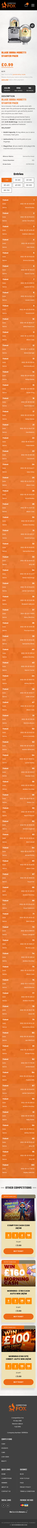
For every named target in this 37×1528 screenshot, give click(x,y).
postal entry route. (19, 74)
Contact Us (5, 1491)
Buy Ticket (18, 1251)
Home (3, 1474)
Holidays (4, 1448)
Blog (22, 1474)
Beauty (4, 1461)
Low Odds (5, 1457)
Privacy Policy (25, 1487)
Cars (3, 1452)
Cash (3, 1444)
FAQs (22, 1483)
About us (4, 1487)
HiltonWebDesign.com (19, 1525)
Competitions (6, 1478)
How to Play (25, 1478)
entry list (4, 80)
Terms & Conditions (27, 1491)
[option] (18, 31)
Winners (4, 1483)
